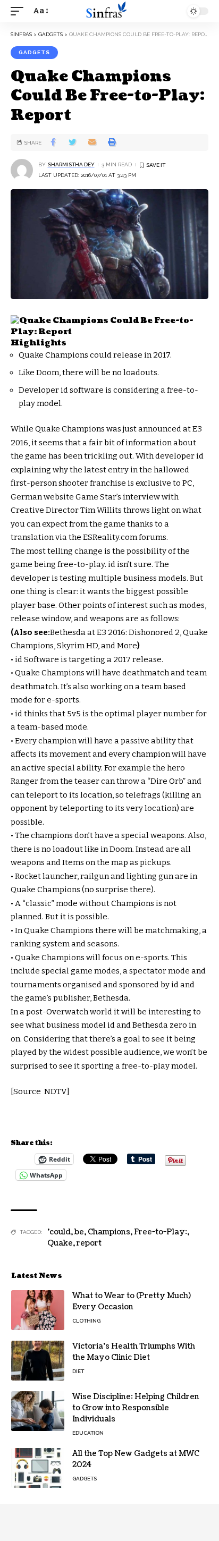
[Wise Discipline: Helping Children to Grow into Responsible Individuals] (37, 1411)
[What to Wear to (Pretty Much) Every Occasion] (37, 1310)
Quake (60, 1243)
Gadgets (34, 52)
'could (59, 1232)
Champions (109, 1232)
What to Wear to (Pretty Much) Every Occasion (131, 1301)
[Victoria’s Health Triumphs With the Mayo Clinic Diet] (37, 1361)
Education (88, 1433)
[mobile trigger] (20, 11)
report (89, 1243)
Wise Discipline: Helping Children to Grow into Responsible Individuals (135, 1408)
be (79, 1232)
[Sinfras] (109, 11)
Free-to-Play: (160, 1232)
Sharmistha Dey (71, 164)
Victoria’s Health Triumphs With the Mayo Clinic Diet (133, 1351)
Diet (78, 1371)
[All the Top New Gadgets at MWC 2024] (37, 1468)
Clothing (86, 1321)
